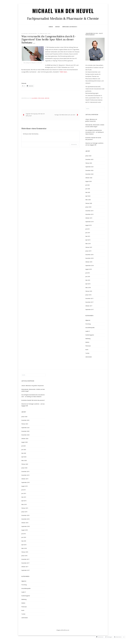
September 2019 (89, 221)
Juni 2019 (87, 232)
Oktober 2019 (88, 218)
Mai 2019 (87, 236)
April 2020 (87, 196)
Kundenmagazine (89, 335)
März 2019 (88, 243)
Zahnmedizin (88, 357)
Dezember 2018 (89, 254)
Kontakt (57, 26)
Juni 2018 (87, 276)
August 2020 (88, 181)
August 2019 (88, 225)
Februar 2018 (88, 291)
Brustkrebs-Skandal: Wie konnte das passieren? (33, 400)
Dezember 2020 (89, 170)
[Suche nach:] (95, 108)
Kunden (51, 26)
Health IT (87, 331)
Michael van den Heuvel (63, 11)
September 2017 (89, 309)
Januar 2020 (88, 207)
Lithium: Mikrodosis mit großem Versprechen (32, 385)
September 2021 (89, 166)
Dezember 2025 (89, 159)
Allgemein (34, 98)
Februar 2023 (88, 163)
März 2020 (88, 199)
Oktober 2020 (88, 177)
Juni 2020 (87, 188)
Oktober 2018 (88, 262)
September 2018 (89, 265)
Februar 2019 (88, 247)
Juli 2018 (87, 273)
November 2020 (89, 174)
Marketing (87, 338)
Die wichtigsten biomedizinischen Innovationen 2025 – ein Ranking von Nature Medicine (94, 132)
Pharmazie (88, 346)
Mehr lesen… (64, 72)
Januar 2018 (88, 295)
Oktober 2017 (88, 306)
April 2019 (87, 240)
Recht (86, 349)
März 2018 (88, 287)
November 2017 (89, 302)
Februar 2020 (88, 203)
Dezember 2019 (89, 210)
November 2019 (89, 214)
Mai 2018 (87, 280)
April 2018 (87, 284)
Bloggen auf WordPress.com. (63, 630)
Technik (87, 353)
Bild (49, 33)
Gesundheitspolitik (89, 327)
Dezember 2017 (89, 298)
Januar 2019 (88, 251)
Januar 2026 (88, 155)
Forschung (41, 98)
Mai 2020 (87, 192)
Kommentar (74, 144)
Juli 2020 (87, 185)
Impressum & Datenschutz (69, 26)
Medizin (47, 98)
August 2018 (88, 269)
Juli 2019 (87, 229)
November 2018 (89, 258)
